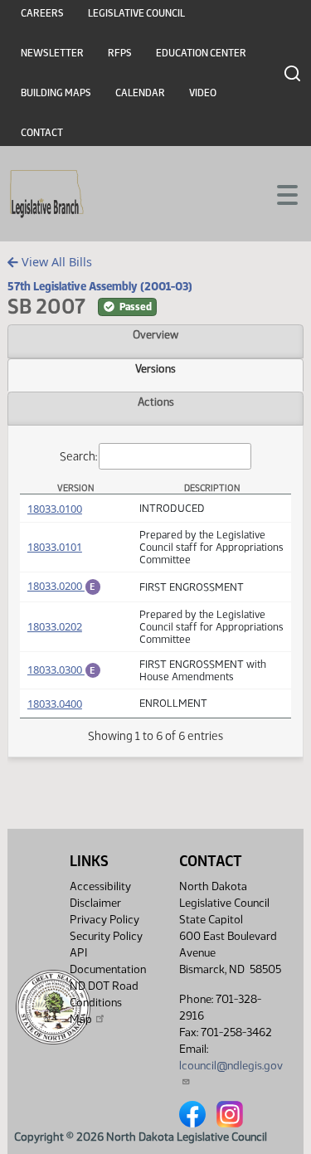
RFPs (120, 53)
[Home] (47, 194)
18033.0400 (54, 703)
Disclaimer (95, 903)
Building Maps (56, 93)
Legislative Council (136, 13)
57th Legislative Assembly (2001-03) (99, 286)
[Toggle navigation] (278, 193)
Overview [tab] (155, 334)
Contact (42, 133)
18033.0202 (54, 626)
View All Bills (55, 262)
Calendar (140, 93)
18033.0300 (64, 669)
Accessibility (100, 886)
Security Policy (106, 936)
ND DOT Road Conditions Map (104, 1002)
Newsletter (52, 53)
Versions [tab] (155, 368)
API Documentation (108, 961)
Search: (78, 455)
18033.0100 (54, 508)
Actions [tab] (156, 401)
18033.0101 (54, 546)
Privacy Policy (104, 920)
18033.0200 (64, 585)
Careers (42, 13)
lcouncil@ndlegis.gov (231, 1066)
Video (202, 93)
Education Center (201, 53)
